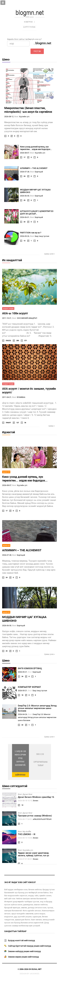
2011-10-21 (6, 318)
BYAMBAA (21, 397)
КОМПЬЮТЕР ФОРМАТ (29, 687)
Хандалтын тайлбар (15, 931)
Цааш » (52, 426)
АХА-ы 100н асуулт (15, 313)
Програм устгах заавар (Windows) (35, 815)
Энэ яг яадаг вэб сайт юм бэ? (20, 882)
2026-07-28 (24, 172)
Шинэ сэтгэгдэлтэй (14, 786)
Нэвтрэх (28, 22)
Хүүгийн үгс (24, 116)
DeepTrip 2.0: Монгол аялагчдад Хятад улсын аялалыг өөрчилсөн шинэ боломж (37, 708)
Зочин (35, 800)
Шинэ (5, 59)
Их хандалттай (12, 260)
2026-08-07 (24, 153)
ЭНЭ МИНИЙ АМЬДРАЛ (27, 318)
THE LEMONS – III (26, 834)
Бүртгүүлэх (29, 27)
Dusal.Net (37, 969)
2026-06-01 (24, 217)
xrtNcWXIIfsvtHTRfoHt (42, 819)
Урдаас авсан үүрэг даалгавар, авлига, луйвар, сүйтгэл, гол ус (33, 854)
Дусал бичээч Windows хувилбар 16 (36, 797)
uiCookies (34, 974)
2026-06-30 (24, 196)
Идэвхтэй (8, 432)
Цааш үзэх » (49, 254)
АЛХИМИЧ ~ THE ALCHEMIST (34, 168)
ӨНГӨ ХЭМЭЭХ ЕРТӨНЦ (30, 668)
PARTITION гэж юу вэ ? (30, 232)
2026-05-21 (22, 672)
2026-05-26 (24, 236)
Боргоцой (39, 172)
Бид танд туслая (42, 236)
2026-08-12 (8, 116)
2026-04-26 (22, 714)
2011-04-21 (6, 397)
